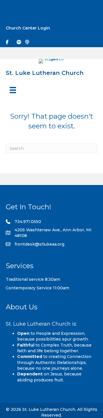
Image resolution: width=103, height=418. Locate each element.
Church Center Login (28, 28)
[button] (93, 8)
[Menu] (13, 90)
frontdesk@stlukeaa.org (39, 244)
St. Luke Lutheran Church (45, 72)
